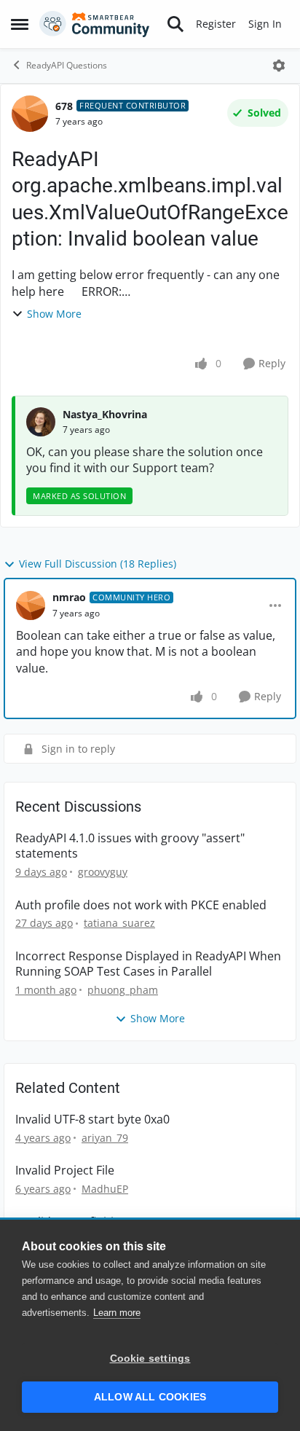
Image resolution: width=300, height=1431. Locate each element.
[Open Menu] (279, 65)
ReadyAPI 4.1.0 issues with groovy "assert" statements (130, 846)
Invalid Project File (64, 1170)
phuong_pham (122, 990)
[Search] (175, 24)
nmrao (69, 597)
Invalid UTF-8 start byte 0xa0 (92, 1119)
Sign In (265, 24)
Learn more (117, 1312)
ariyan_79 (105, 1138)
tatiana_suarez (119, 923)
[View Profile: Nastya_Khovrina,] (40, 421)
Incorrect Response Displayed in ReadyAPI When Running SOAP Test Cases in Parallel (148, 964)
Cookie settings (150, 1358)
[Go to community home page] (94, 24)
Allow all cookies (150, 1397)
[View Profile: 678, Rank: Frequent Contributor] (30, 113)
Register (216, 24)
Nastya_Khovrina (105, 414)
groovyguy (102, 872)
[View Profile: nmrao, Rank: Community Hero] (30, 605)
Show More (54, 314)
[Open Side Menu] (20, 24)
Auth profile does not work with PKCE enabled (141, 905)
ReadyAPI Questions (66, 65)
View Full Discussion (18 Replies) (97, 564)
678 (64, 106)
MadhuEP (105, 1189)
